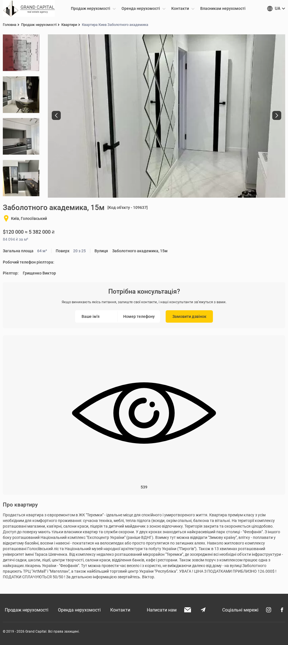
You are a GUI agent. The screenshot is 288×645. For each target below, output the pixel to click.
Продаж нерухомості (26, 610)
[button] (56, 115)
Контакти (120, 610)
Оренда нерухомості (79, 610)
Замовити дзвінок (189, 316)
